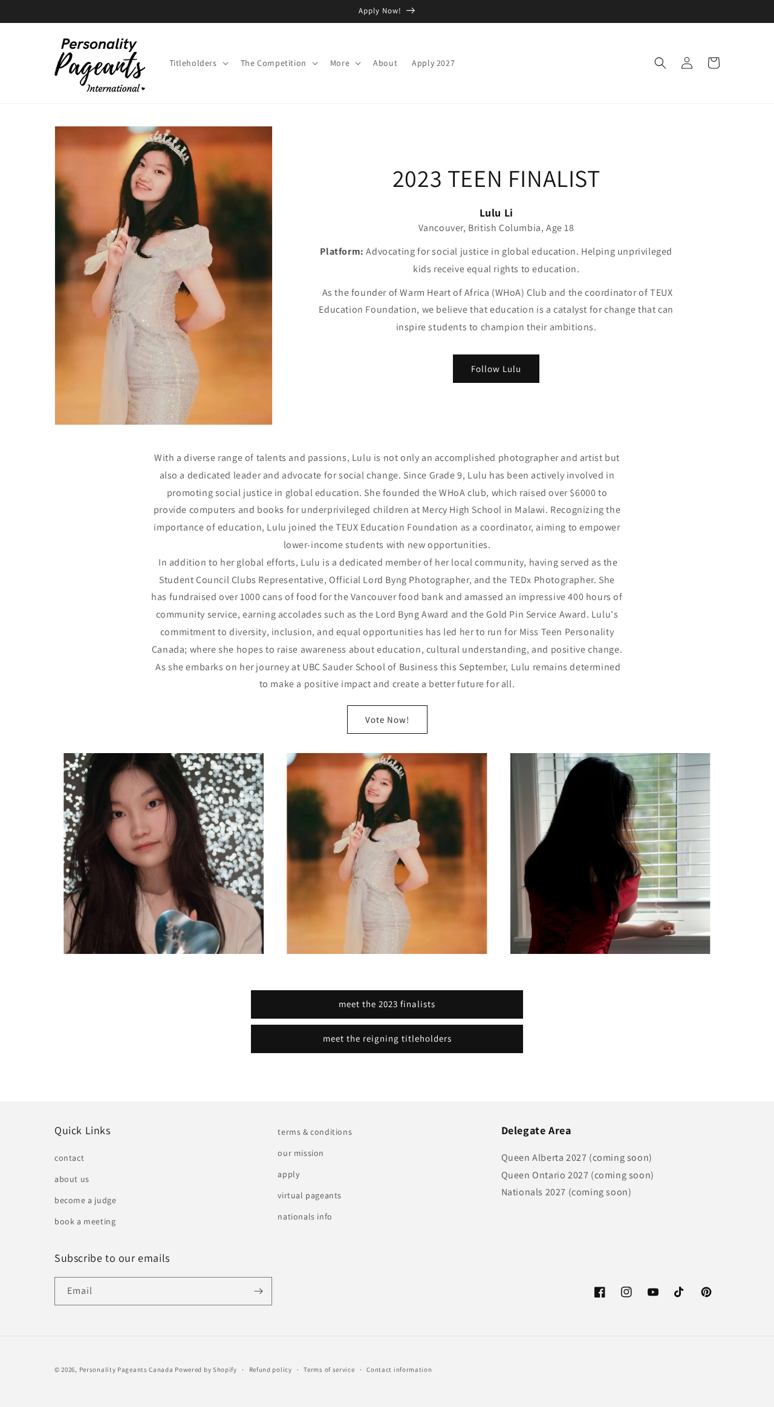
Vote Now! (387, 719)
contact (69, 1157)
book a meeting (84, 1221)
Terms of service (329, 1369)
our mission (301, 1152)
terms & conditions (315, 1131)
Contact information (399, 1369)
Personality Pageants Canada (126, 1369)
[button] (197, 63)
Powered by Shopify (206, 1369)
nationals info (305, 1216)
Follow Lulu (496, 368)
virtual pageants (310, 1195)
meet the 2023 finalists (387, 1004)
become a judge (85, 1200)
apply (288, 1174)
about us (71, 1179)
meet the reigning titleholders (387, 1038)
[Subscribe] (258, 1291)
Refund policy (270, 1369)
